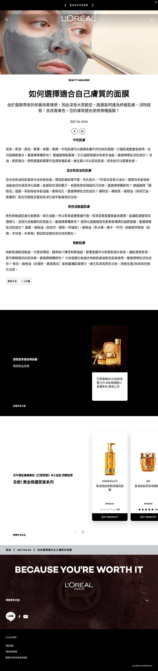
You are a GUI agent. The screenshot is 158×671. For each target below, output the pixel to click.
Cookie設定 (11, 637)
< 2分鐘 (26, 281)
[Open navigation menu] (151, 19)
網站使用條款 (12, 651)
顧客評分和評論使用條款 (16, 657)
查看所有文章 (19, 406)
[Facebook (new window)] (19, 616)
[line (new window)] (10, 616)
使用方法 (12, 281)
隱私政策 (9, 646)
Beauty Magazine (79, 80)
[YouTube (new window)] (25, 616)
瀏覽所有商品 (19, 535)
